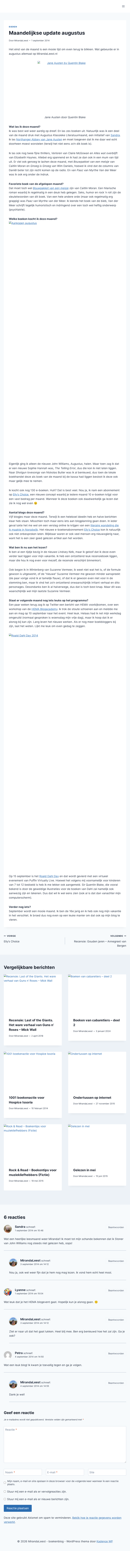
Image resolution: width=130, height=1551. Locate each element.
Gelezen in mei (84, 1170)
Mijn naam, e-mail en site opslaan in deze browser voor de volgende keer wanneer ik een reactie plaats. (63, 1483)
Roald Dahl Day (49, 876)
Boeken (13, 27)
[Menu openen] (123, 6)
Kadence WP (105, 1541)
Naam (10, 1472)
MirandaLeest (21, 40)
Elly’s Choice (21, 494)
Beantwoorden (116, 1227)
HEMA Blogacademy (44, 609)
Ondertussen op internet (92, 1098)
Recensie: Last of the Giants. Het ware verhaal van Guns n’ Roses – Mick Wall (31, 1025)
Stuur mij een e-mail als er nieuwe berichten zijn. (38, 1499)
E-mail (52, 1472)
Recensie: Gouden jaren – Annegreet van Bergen (100, 941)
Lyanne (20, 1290)
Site (91, 1472)
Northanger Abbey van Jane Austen (39, 139)
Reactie (11, 1429)
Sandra (115, 135)
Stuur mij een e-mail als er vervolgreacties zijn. (37, 1491)
